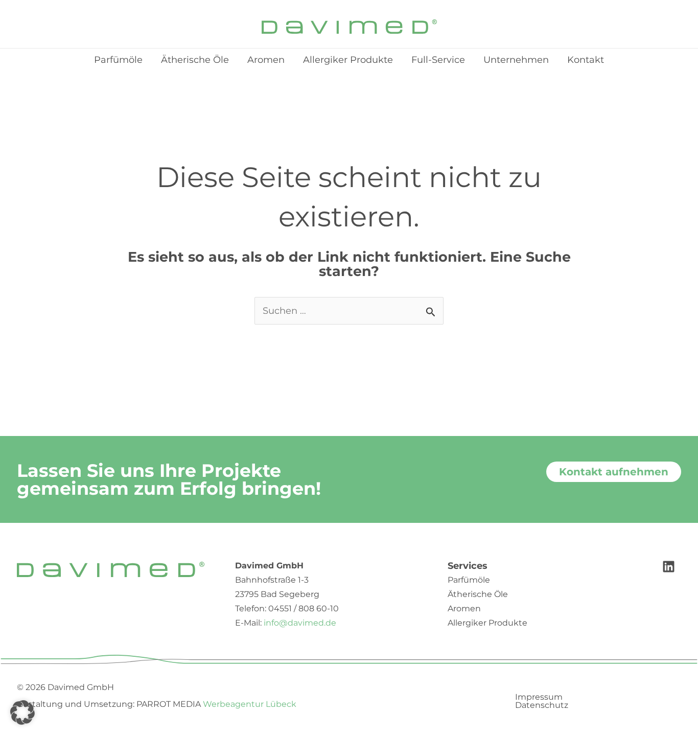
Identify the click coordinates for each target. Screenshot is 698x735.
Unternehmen (516, 59)
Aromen (266, 59)
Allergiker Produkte (348, 59)
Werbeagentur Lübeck (249, 704)
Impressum (539, 697)
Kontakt (585, 59)
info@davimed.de (300, 623)
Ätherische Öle (195, 59)
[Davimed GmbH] (349, 26)
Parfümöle (118, 59)
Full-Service (438, 59)
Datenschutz (541, 705)
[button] (22, 712)
